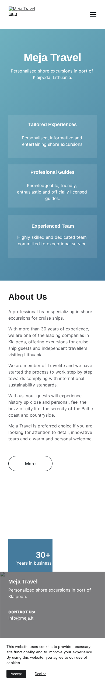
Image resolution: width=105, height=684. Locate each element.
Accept (16, 674)
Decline (40, 674)
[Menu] (93, 14)
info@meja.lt (21, 618)
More (30, 463)
